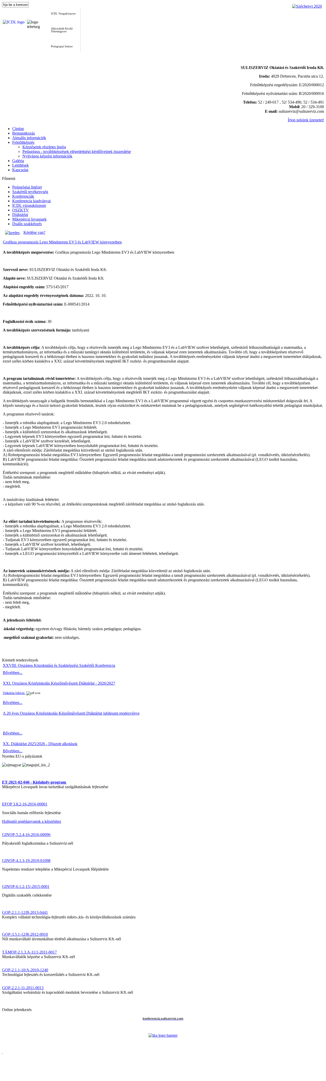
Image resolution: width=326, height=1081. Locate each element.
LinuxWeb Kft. (314, 1079)
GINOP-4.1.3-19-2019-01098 (26, 860)
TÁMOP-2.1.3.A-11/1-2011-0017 (29, 952)
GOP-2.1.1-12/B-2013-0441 (25, 912)
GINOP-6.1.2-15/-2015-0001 (25, 886)
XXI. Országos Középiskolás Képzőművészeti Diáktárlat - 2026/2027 (59, 683)
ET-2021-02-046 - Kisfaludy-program (34, 782)
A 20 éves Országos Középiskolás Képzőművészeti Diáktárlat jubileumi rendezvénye (71, 713)
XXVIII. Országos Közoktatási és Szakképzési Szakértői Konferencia (59, 665)
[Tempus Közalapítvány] (163, 1035)
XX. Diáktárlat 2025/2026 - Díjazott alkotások (40, 744)
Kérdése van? (34, 232)
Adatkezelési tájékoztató (21, 1075)
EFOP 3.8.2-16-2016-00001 (24, 804)
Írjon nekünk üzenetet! (306, 120)
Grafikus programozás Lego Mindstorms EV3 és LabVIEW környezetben (62, 242)
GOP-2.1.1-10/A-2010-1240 (25, 970)
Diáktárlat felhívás (14, 693)
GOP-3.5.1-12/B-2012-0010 (25, 934)
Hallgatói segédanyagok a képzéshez (31, 821)
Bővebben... (12, 672)
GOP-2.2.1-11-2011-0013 (23, 988)
